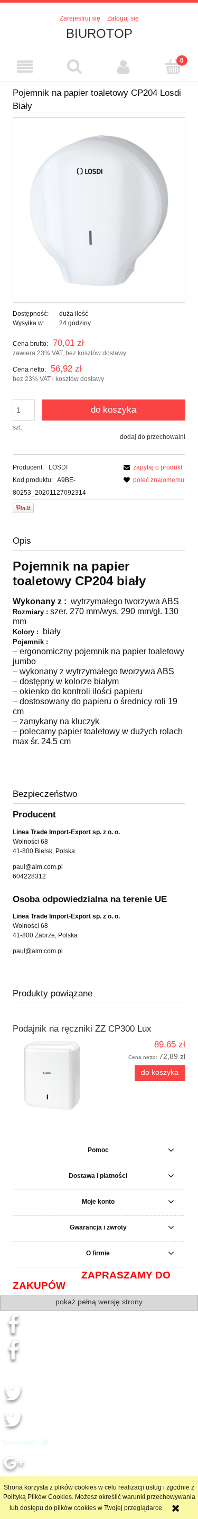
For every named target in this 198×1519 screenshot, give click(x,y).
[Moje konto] (124, 66)
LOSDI (58, 467)
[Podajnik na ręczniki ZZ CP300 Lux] (56, 1075)
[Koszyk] (173, 66)
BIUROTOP (99, 33)
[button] (25, 66)
